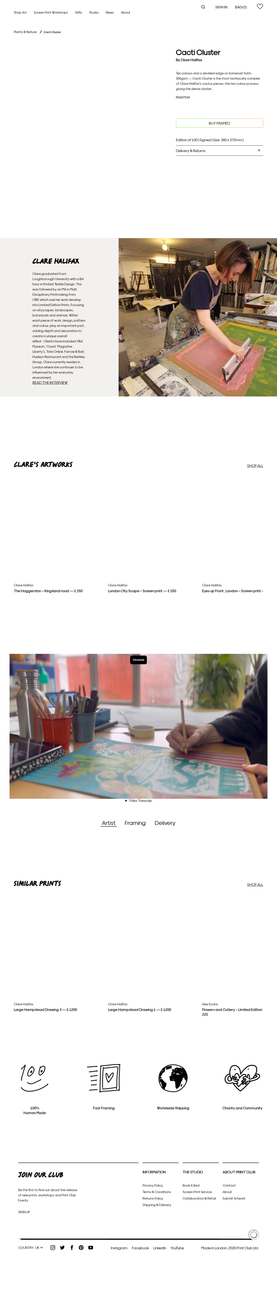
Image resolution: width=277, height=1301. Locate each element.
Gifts (78, 12)
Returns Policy (153, 1198)
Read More (183, 97)
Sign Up (24, 1212)
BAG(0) (241, 7)
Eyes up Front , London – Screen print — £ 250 (238, 590)
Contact (229, 1185)
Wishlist (260, 6)
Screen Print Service (197, 1192)
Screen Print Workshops (51, 12)
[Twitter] (62, 1247)
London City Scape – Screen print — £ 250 (142, 590)
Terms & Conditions (157, 1192)
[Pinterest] (81, 1247)
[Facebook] (71, 1247)
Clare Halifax (191, 59)
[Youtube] (90, 1247)
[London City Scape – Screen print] (153, 556)
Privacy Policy (153, 1185)
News (110, 12)
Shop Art (20, 12)
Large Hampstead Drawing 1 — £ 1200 (139, 1009)
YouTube (177, 1247)
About (125, 12)
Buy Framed (219, 123)
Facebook (140, 1247)
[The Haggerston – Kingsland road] (59, 556)
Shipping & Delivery (157, 1205)
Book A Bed (191, 1185)
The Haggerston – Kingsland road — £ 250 (48, 590)
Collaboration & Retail (199, 1198)
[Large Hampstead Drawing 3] (59, 984)
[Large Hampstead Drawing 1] (153, 984)
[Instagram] (52, 1247)
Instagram (119, 1247)
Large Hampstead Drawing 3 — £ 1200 (45, 1009)
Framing (135, 822)
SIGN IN (221, 7)
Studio (94, 12)
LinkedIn (159, 1247)
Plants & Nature (25, 32)
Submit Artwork (234, 1198)
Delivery (165, 822)
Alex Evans (210, 1004)
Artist (109, 822)
